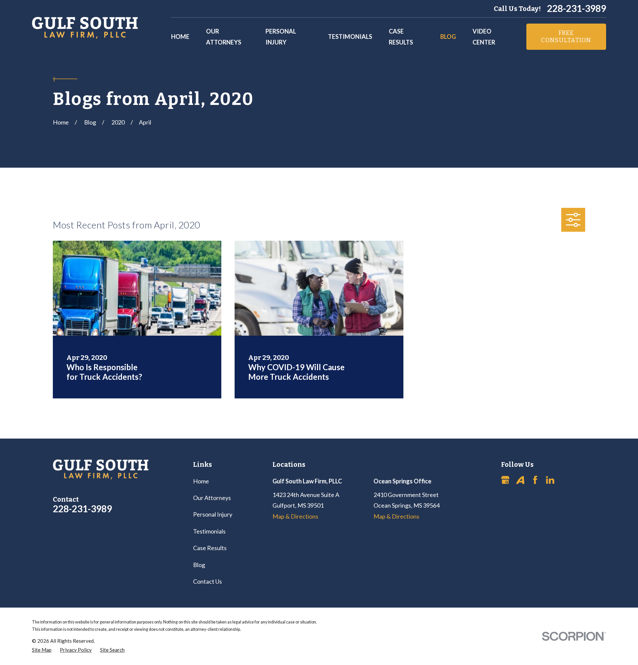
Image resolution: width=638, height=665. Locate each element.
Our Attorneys (212, 497)
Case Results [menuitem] (401, 36)
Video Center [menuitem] (484, 36)
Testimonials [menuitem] (350, 36)
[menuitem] (42, 649)
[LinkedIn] (550, 480)
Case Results (210, 547)
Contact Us (207, 581)
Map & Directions (295, 516)
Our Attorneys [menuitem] (223, 36)
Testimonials (209, 531)
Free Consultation (566, 36)
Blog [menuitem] (448, 36)
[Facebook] (535, 480)
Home (201, 481)
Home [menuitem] (180, 36)
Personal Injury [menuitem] (281, 36)
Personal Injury (212, 514)
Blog (199, 564)
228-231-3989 (576, 8)
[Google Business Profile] (505, 480)
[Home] (85, 28)
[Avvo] (520, 480)
